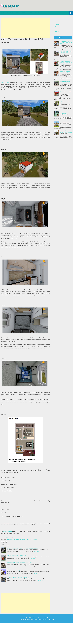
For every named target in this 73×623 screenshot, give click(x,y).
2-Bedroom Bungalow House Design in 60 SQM (18, 577)
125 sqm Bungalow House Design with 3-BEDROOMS (19, 562)
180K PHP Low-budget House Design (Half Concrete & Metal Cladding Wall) (66, 63)
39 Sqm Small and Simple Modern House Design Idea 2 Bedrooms (22, 548)
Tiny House (20, 537)
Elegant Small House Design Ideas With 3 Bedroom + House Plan (22, 570)
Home (2, 12)
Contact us (37, 12)
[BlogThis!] (3, 542)
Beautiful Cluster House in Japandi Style (16, 555)
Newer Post (4, 588)
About (30, 12)
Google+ (23, 539)
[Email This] (2, 542)
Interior (17, 12)
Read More (36, 551)
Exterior (24, 12)
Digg (36, 539)
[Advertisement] (25, 28)
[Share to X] (4, 542)
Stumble (30, 539)
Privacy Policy (57, 24)
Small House (15, 537)
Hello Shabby (47, 617)
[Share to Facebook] (6, 542)
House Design (10, 12)
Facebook (10, 539)
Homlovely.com (34, 617)
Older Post (47, 588)
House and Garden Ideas (40, 619)
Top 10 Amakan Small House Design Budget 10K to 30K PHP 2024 (66, 42)
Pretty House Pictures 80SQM (66, 122)
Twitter (17, 539)
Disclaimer (57, 26)
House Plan (10, 537)
